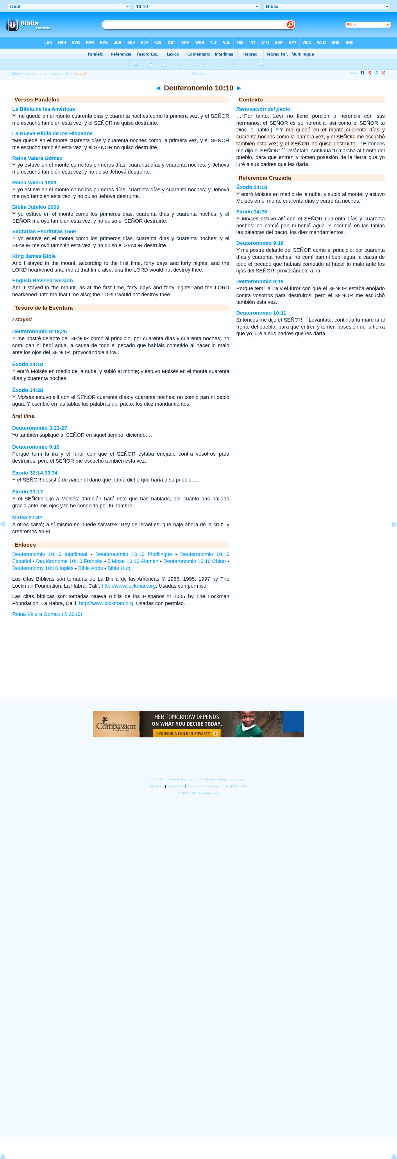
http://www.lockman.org (129, 586)
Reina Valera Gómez (37, 158)
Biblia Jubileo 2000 (35, 207)
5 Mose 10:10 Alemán (133, 561)
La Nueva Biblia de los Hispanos (52, 133)
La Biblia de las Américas (43, 109)
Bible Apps (90, 568)
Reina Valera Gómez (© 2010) (47, 614)
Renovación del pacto (263, 109)
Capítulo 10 (60, 74)
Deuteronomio (36, 74)
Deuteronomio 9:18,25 (39, 331)
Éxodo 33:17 (27, 492)
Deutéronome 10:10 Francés (69, 561)
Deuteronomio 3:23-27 (39, 428)
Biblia (16, 74)
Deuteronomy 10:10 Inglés (43, 568)
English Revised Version (42, 280)
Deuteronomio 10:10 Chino (194, 561)
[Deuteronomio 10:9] (7, 537)
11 (360, 143)
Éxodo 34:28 (27, 390)
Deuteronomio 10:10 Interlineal (49, 554)
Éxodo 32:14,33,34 (35, 473)
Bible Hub (119, 568)
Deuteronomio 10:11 (261, 313)
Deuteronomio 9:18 (260, 243)
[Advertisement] (198, 665)
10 (277, 129)
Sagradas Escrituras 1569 (44, 231)
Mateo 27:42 (27, 517)
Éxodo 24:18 (27, 364)
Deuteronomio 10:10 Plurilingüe (133, 554)
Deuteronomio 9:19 (36, 447)
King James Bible (34, 256)
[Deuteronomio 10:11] (389, 537)
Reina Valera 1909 (34, 183)
